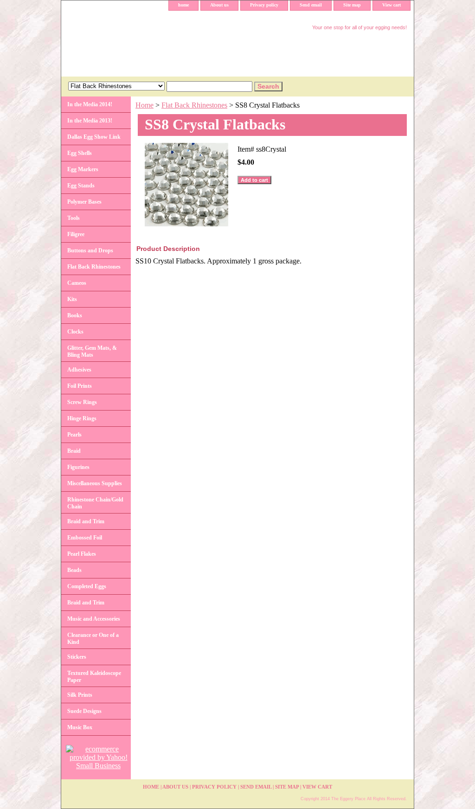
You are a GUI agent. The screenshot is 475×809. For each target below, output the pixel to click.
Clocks (75, 331)
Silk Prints (79, 695)
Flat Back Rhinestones (194, 105)
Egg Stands (81, 185)
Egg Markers (82, 169)
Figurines (78, 467)
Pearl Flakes (81, 554)
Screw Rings (82, 402)
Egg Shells (79, 153)
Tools (73, 218)
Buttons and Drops (90, 250)
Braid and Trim (85, 521)
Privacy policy (264, 4)
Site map (352, 4)
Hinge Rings (81, 418)
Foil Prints (79, 386)
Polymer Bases (84, 202)
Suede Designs (84, 711)
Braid (74, 451)
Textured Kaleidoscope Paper (94, 676)
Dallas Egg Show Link (94, 137)
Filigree (75, 234)
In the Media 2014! (89, 104)
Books (74, 315)
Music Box (79, 727)
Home (144, 105)
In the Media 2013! (89, 120)
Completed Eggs (86, 586)
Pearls (74, 434)
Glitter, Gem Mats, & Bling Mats (92, 351)
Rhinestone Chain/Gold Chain (95, 503)
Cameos (76, 283)
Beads (74, 570)
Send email (311, 4)
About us (219, 4)
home (183, 4)
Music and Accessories (93, 619)
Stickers (76, 657)
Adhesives (79, 369)
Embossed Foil (84, 537)
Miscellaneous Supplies (94, 483)
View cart (391, 4)
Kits (72, 299)
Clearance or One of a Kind (93, 638)
